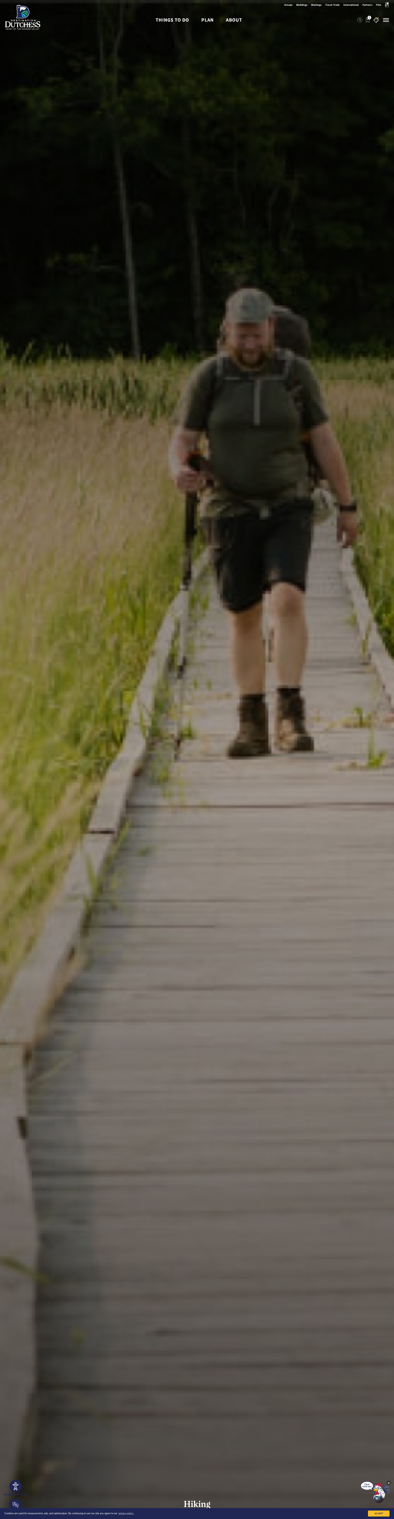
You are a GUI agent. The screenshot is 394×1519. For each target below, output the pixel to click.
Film (378, 5)
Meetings (316, 5)
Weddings (302, 5)
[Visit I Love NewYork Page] (387, 4)
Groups (288, 5)
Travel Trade (332, 5)
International (351, 5)
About (234, 20)
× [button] (389, 1483)
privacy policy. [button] (126, 1513)
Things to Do (172, 20)
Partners (367, 5)
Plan (207, 20)
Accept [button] (378, 1513)
